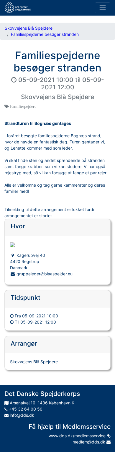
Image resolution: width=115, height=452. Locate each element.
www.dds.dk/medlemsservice (78, 435)
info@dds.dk (21, 415)
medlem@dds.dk (89, 441)
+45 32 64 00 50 (25, 408)
